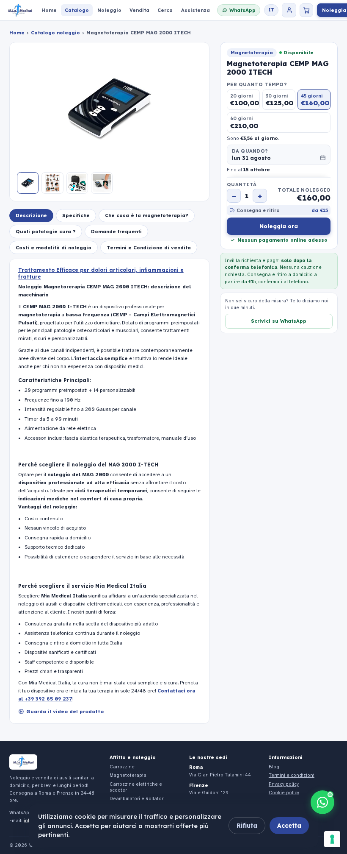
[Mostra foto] (28, 183)
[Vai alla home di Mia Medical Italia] (20, 10)
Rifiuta (247, 825)
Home (17, 33)
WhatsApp (242, 10)
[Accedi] (289, 10)
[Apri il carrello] (306, 10)
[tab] (31, 215)
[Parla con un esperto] (322, 802)
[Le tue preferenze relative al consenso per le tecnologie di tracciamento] (332, 839)
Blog (274, 767)
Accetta (289, 825)
